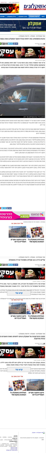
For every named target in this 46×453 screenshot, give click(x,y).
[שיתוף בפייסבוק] (15, 44)
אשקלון (34, 281)
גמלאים (4, 437)
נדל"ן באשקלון (11, 16)
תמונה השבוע (12, 446)
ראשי (43, 16)
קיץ (41, 360)
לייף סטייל (14, 438)
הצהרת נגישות (14, 447)
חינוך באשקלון (23, 16)
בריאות (15, 440)
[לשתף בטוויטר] (10, 44)
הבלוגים (15, 445)
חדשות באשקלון (34, 16)
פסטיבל (38, 281)
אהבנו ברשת (9, 445)
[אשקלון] (35, 9)
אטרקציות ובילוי (8, 440)
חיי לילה (15, 437)
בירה (41, 281)
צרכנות (10, 437)
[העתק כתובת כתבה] (4, 44)
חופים (35, 360)
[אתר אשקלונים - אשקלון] (38, 432)
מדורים (15, 436)
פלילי (16, 442)
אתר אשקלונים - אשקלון (37, 36)
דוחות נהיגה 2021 (38, 60)
